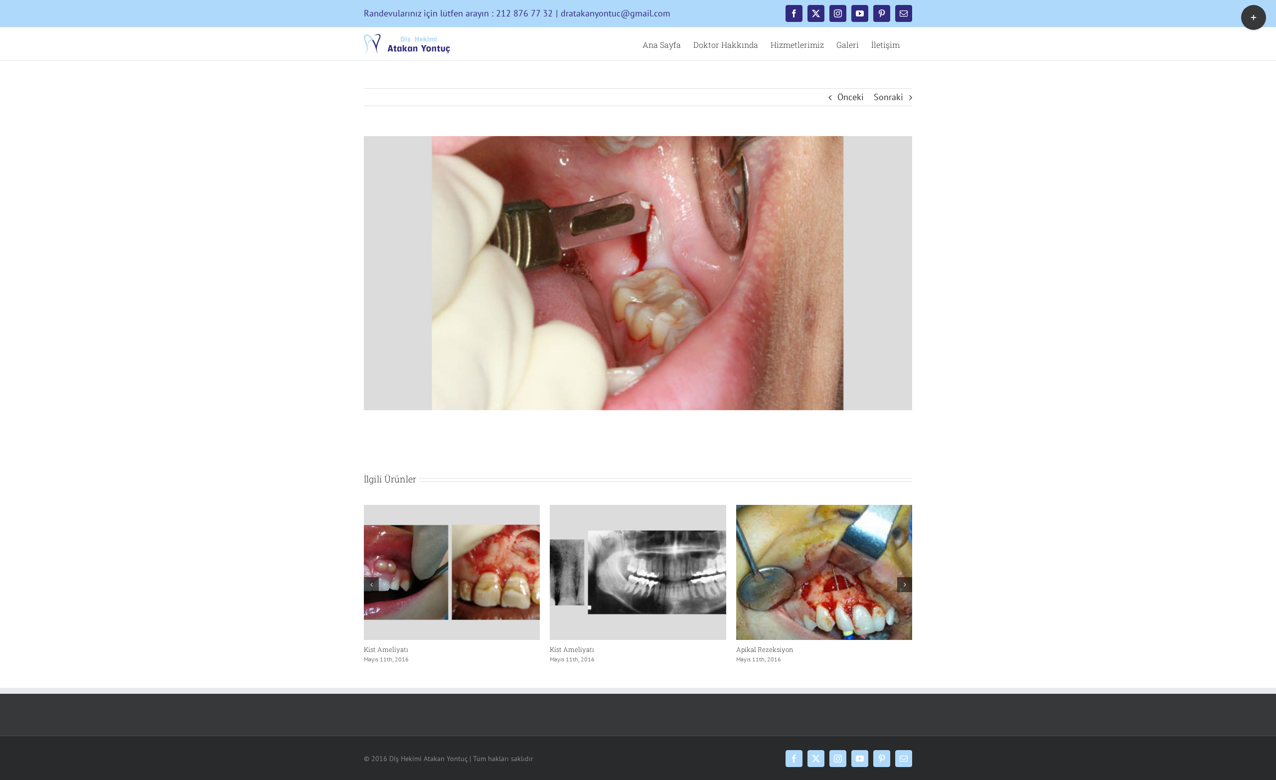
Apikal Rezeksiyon (392, 649)
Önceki (850, 97)
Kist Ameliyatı (572, 649)
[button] (371, 584)
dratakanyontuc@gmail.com (615, 13)
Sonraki (888, 97)
